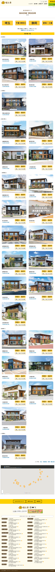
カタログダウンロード (19, 501)
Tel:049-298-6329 (5, 86)
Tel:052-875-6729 (5, 403)
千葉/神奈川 (45, 461)
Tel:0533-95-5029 (5, 352)
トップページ (50, 6)
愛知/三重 (52, 461)
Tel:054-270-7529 (32, 247)
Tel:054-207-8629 (5, 247)
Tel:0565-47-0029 (5, 378)
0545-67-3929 (6, 222)
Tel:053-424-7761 (5, 298)
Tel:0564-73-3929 (32, 352)
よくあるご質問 (44, 1)
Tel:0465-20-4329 (32, 168)
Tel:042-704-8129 (5, 142)
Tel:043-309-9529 (5, 114)
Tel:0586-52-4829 (5, 429)
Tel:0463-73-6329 (5, 168)
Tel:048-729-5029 (32, 60)
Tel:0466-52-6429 (32, 142)
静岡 (49, 461)
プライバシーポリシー (14, 570)
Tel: (3, 196)
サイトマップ (8, 570)
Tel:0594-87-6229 (5, 457)
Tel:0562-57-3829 (32, 378)
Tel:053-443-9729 (32, 298)
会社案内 (45, 3)
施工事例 (35, 3)
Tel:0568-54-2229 (32, 403)
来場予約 (38, 501)
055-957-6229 (33, 196)
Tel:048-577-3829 (32, 86)
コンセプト (31, 3)
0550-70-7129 (6, 196)
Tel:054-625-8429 (32, 273)
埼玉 (41, 461)
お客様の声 (40, 3)
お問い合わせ (30, 501)
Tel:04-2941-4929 (5, 60)
